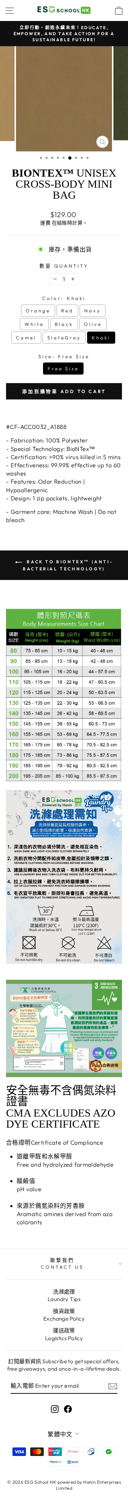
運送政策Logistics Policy (64, 1334)
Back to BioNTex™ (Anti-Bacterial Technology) (68, 565)
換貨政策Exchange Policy (64, 1315)
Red (67, 310)
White (34, 324)
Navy (92, 310)
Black (64, 324)
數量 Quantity (64, 266)
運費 (45, 223)
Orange (38, 310)
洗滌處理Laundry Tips (64, 1295)
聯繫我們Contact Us (62, 1263)
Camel (26, 337)
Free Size (63, 368)
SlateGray (64, 337)
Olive (93, 324)
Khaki (101, 337)
